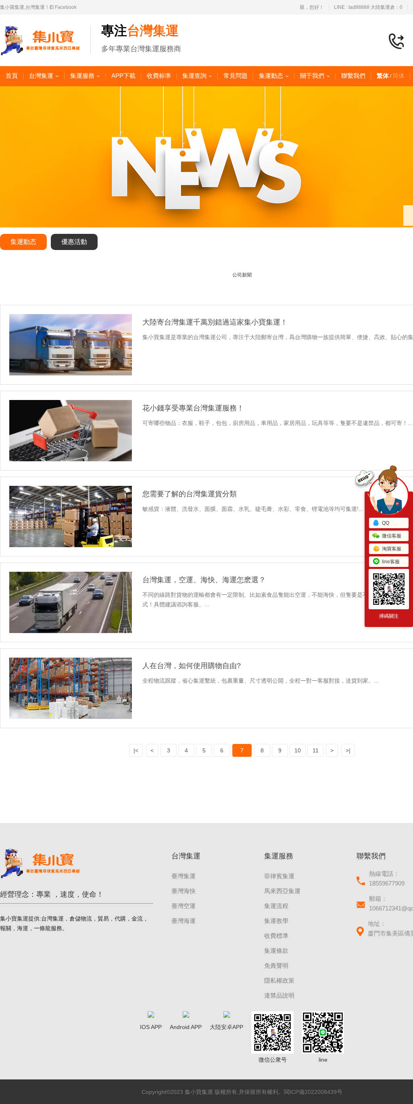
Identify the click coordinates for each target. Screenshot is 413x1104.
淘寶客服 (391, 549)
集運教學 (276, 920)
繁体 (383, 75)
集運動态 (271, 75)
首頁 (12, 75)
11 (316, 750)
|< (135, 750)
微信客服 (391, 536)
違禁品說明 (279, 995)
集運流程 (276, 905)
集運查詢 (194, 75)
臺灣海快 (183, 890)
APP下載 (123, 75)
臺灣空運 (183, 905)
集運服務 (82, 75)
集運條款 (276, 950)
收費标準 (159, 75)
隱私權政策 (279, 980)
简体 (398, 75)
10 (297, 750)
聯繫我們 (353, 75)
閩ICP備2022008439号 (313, 1092)
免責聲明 (276, 965)
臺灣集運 (183, 876)
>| (348, 750)
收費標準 (276, 935)
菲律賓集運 (279, 876)
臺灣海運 (183, 920)
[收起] (389, 495)
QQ (385, 523)
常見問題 (235, 75)
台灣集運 (41, 75)
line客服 (391, 561)
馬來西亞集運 (282, 890)
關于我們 (312, 75)
